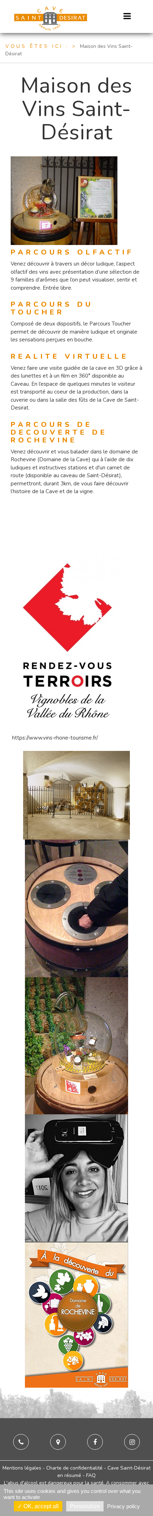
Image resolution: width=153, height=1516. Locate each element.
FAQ (91, 1475)
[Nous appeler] (21, 1442)
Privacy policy (123, 1506)
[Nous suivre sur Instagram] (132, 1442)
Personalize (85, 1506)
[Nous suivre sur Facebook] (95, 1442)
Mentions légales (21, 1468)
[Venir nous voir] (58, 1442)
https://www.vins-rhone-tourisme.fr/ (55, 737)
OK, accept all (40, 1506)
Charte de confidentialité (74, 1468)
